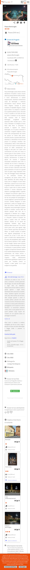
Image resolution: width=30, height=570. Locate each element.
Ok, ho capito (22, 567)
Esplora (7, 319)
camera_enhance (21, 23)
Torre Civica (8, 467)
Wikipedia (10, 367)
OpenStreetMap (19, 83)
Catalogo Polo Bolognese (13, 364)
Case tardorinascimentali (10, 497)
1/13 (5, 6)
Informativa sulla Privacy (10, 567)
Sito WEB (10, 354)
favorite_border (6, 413)
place (24, 23)
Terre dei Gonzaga (12, 277)
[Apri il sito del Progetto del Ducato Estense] (14, 43)
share (14, 23)
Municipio (7, 439)
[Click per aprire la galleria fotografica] (15, 13)
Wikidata (11, 371)
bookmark (15, 442)
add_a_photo (17, 442)
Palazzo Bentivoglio (8, 526)
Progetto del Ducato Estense (14, 45)
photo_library (18, 23)
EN (25, 3)
